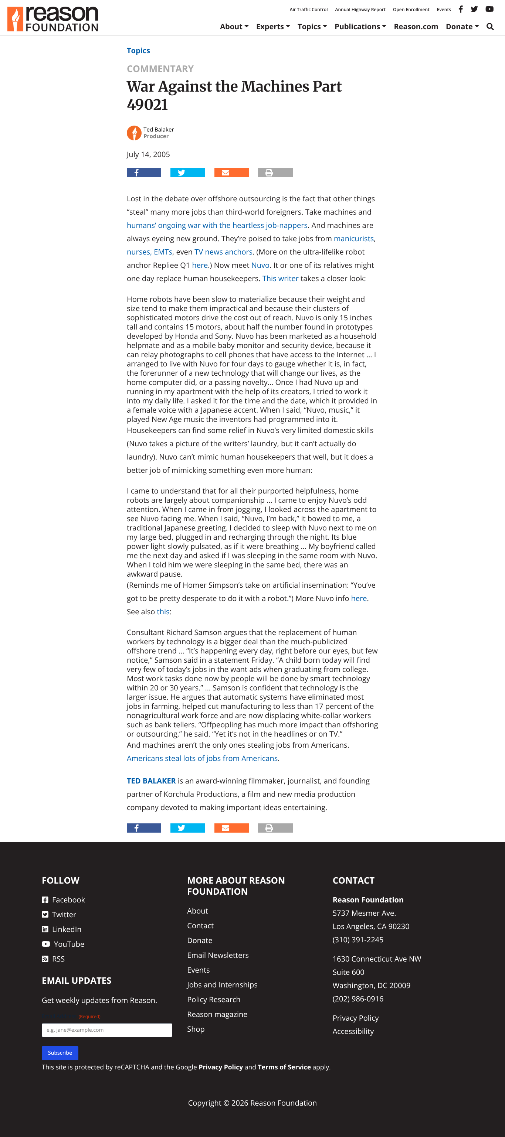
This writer (280, 278)
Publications (357, 26)
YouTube (69, 944)
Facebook (68, 900)
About (231, 26)
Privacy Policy (356, 1018)
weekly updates (82, 1000)
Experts (270, 26)
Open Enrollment (411, 9)
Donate (459, 26)
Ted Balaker (151, 781)
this (163, 612)
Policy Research (213, 999)
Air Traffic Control (309, 9)
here (200, 265)
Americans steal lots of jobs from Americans (202, 758)
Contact (200, 926)
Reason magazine (217, 1014)
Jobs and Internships (222, 985)
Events (444, 9)
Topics (309, 26)
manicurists (354, 238)
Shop (196, 1029)
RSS (58, 959)
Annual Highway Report (360, 9)
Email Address (71, 1016)
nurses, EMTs (149, 252)
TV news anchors (223, 252)
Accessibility (353, 1031)
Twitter (64, 914)
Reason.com (416, 26)
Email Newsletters (218, 955)
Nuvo (260, 265)
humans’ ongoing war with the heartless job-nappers (217, 225)
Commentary (160, 68)
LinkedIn (67, 929)
